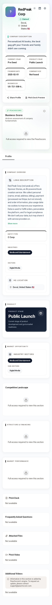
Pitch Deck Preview (36, 98)
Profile (8, 156)
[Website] (45, 8)
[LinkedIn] (39, 8)
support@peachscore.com (20, 586)
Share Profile (15, 98)
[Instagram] (34, 8)
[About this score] (44, 111)
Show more (12, 224)
